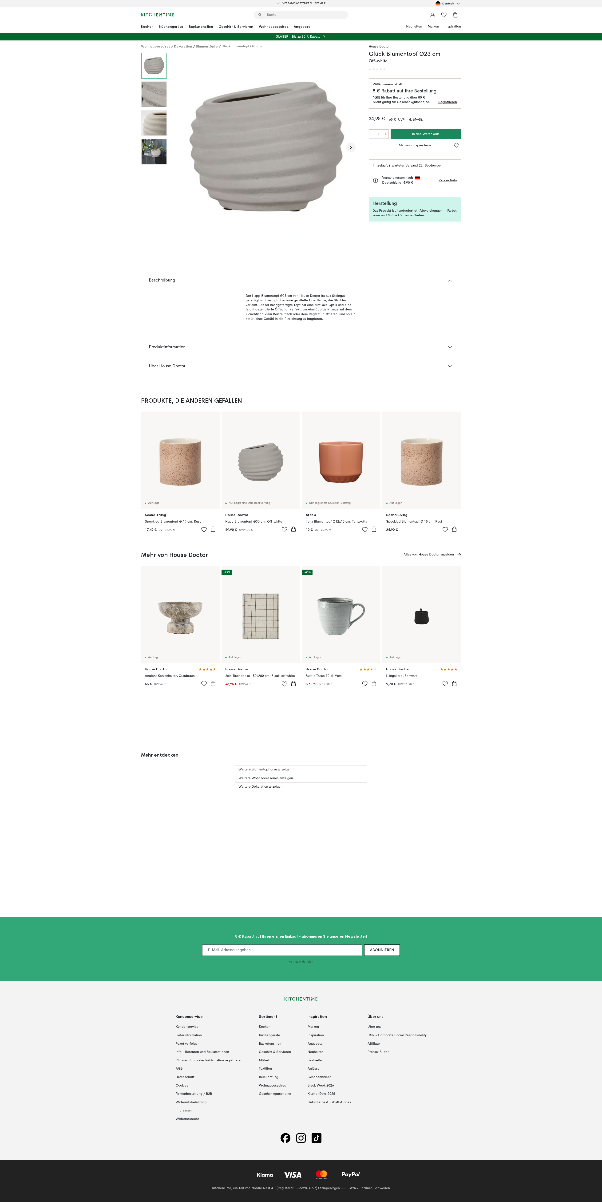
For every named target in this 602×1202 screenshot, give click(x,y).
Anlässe (314, 1068)
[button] (377, 69)
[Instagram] (301, 1138)
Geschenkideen (320, 1077)
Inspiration (453, 26)
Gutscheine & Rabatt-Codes (329, 1102)
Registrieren (447, 102)
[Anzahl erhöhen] (385, 134)
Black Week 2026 (321, 1085)
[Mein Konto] (432, 14)
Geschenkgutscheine (275, 1093)
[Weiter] (351, 147)
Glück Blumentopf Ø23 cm (242, 46)
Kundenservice (187, 1026)
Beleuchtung (268, 1077)
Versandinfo (448, 180)
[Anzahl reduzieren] (372, 134)
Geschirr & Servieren (236, 26)
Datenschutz (185, 1077)
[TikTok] (316, 1138)
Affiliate (374, 1043)
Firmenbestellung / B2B (194, 1093)
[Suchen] (260, 15)
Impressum (184, 1110)
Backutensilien (201, 26)
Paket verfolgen (187, 1043)
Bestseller (315, 1060)
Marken (433, 26)
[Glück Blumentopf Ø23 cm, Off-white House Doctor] (267, 147)
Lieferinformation (189, 1035)
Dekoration (183, 46)
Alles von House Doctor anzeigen (429, 554)
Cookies (182, 1085)
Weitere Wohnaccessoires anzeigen (265, 778)
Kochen (147, 26)
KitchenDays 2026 (321, 1093)
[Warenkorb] (455, 14)
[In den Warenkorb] (213, 529)
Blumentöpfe (207, 46)
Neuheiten (414, 26)
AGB (179, 1068)
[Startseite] (157, 14)
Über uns (374, 1026)
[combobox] (448, 3)
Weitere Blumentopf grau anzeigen (264, 769)
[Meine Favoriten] (444, 14)
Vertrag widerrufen (301, 961)
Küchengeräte (171, 26)
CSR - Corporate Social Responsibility (397, 1035)
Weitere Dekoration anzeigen (260, 786)
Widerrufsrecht (187, 1119)
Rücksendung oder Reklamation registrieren (209, 1060)
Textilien (265, 1068)
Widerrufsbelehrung (191, 1102)
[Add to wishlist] (204, 529)
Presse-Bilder (378, 1052)
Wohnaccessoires (273, 26)
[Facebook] (285, 1138)
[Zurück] (183, 147)
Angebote (302, 26)
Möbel (264, 1060)
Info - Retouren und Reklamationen (202, 1052)
